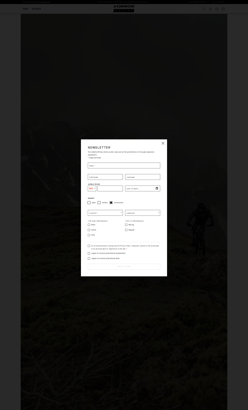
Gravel (93, 230)
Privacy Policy (125, 246)
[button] (92, 188)
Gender (91, 198)
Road (93, 225)
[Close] (163, 143)
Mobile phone (94, 184)
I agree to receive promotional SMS (105, 258)
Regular (131, 230)
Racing (131, 225)
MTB (93, 235)
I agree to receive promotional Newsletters (108, 253)
